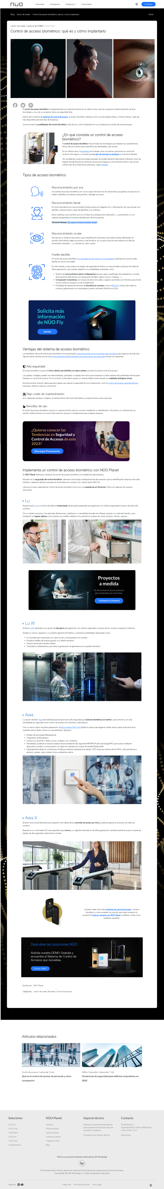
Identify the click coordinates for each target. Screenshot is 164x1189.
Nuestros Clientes (53, 1137)
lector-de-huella (23, 14)
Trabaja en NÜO (52, 1141)
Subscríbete (87, 4)
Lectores (49, 1124)
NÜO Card (12, 1141)
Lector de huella (18, 26)
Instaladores (55, 4)
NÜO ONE (12, 1128)
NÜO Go (12, 1124)
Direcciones (126, 1135)
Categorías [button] (70, 4)
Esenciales (40, 4)
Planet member (52, 1128)
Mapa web (66, 1184)
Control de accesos (64, 991)
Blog (12, 14)
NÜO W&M (13, 1132)
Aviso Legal (97, 1184)
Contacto (148, 4)
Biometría (51, 991)
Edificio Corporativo (90, 1072)
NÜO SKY (12, 1137)
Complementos (14, 1145)
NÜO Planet (38, 985)
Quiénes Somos (52, 1132)
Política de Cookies (82, 1184)
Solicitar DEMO (40, 969)
